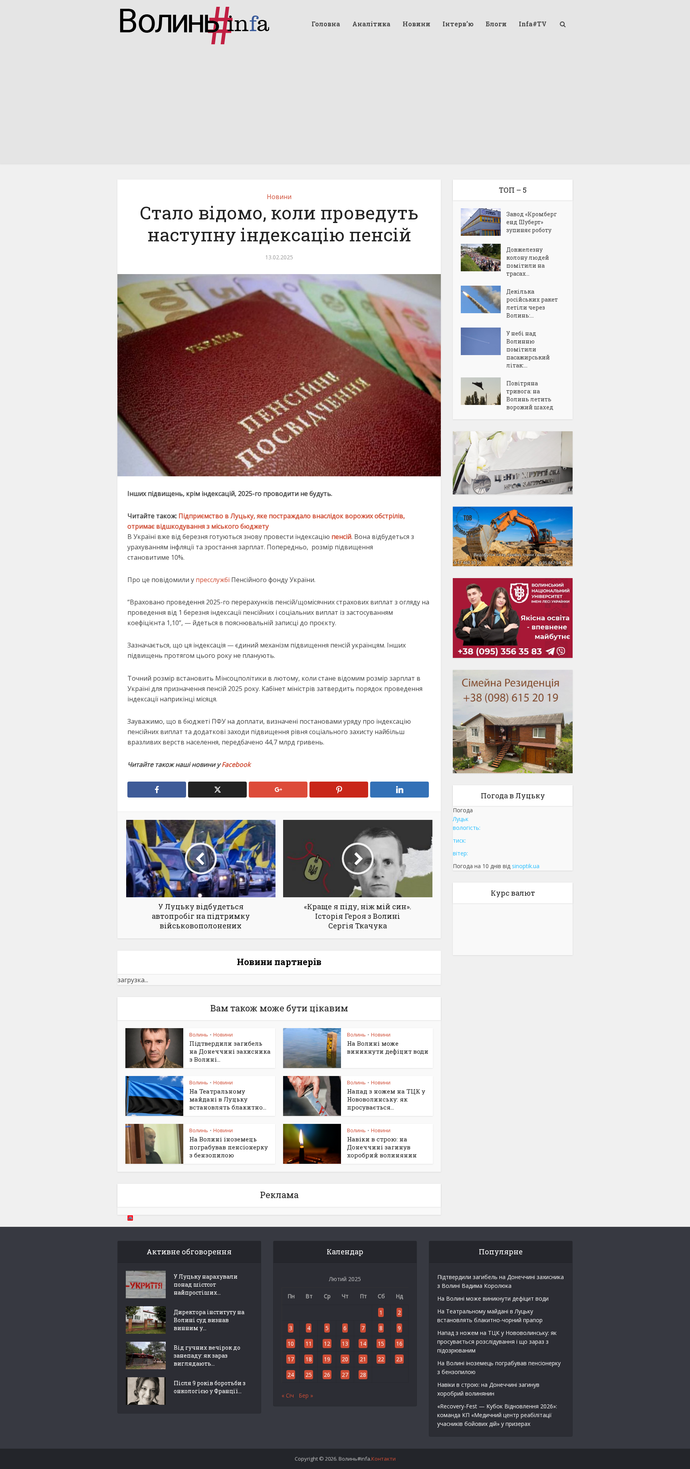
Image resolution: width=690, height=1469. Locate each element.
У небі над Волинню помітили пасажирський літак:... (528, 349)
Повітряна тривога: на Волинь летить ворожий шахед (529, 395)
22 (381, 1359)
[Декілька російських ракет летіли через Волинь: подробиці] (483, 299)
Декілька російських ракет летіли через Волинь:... (532, 303)
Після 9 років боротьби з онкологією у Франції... (210, 1387)
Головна (325, 24)
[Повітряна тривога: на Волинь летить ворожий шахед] (483, 391)
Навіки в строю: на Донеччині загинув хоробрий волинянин (382, 1147)
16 (399, 1343)
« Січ (288, 1395)
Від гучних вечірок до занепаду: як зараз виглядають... (207, 1355)
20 (345, 1359)
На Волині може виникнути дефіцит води (387, 1047)
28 (363, 1374)
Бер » (306, 1395)
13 (345, 1343)
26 (327, 1374)
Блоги (496, 24)
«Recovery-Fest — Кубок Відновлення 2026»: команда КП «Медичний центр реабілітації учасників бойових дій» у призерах (497, 1415)
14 (363, 1343)
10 (291, 1343)
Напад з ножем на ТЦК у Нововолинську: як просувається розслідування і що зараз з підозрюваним (497, 1341)
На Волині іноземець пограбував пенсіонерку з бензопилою (228, 1147)
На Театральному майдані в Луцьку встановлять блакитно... (227, 1099)
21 (363, 1359)
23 (399, 1359)
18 (308, 1359)
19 (327, 1359)
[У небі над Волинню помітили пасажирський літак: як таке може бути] (483, 341)
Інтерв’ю (458, 24)
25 (308, 1374)
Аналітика (371, 24)
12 (327, 1343)
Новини (416, 24)
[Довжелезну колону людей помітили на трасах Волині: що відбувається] (483, 257)
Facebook (236, 764)
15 (381, 1343)
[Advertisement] (345, 108)
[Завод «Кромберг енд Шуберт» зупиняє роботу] (483, 222)
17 (291, 1359)
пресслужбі (213, 579)
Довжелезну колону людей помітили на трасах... (527, 261)
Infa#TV (533, 24)
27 (345, 1374)
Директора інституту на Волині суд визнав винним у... (209, 1320)
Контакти (383, 1458)
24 (291, 1374)
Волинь (198, 1034)
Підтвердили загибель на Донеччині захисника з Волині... (230, 1051)
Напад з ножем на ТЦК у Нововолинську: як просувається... (386, 1099)
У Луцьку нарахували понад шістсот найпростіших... (206, 1284)
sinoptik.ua (525, 866)
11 (308, 1343)
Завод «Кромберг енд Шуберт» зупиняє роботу (531, 222)
